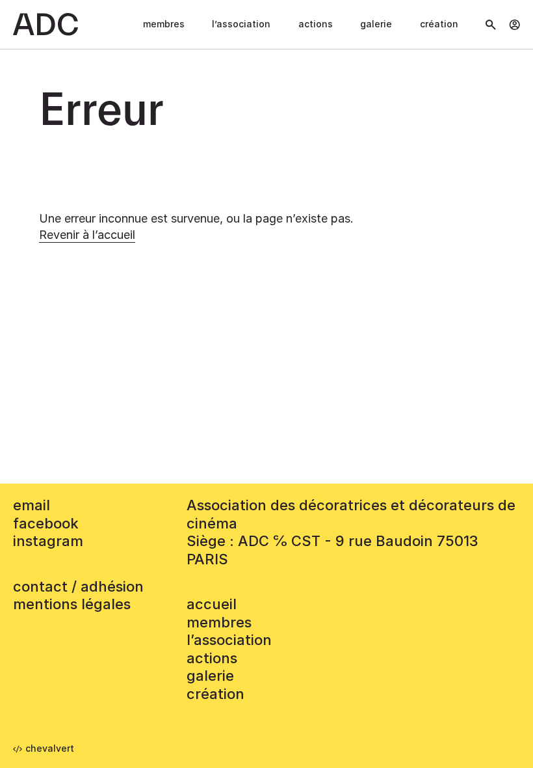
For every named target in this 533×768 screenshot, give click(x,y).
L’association (241, 23)
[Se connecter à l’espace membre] (514, 25)
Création (439, 23)
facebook (46, 523)
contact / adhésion (78, 586)
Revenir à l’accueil (87, 234)
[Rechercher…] (491, 25)
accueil (212, 604)
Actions (315, 23)
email (31, 505)
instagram (48, 540)
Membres (164, 23)
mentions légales (72, 604)
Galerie (376, 23)
